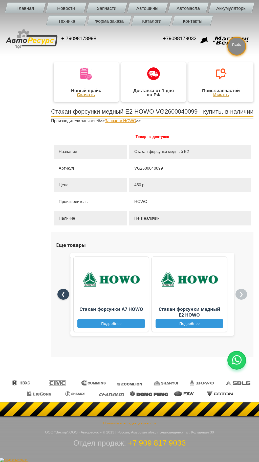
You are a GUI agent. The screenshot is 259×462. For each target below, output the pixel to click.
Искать (221, 94)
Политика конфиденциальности (129, 423)
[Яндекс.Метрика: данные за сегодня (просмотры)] (14, 460)
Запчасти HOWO (120, 121)
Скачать (86, 94)
